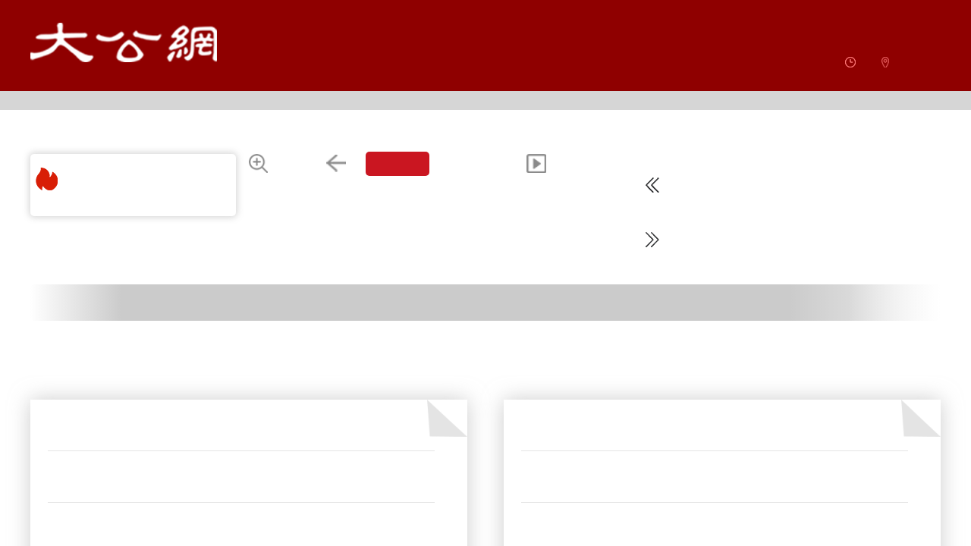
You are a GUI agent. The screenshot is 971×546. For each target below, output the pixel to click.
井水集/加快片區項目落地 (112, 446)
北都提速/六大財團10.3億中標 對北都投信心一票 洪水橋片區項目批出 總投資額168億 (702, 447)
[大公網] (123, 42)
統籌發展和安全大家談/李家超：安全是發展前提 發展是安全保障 (197, 498)
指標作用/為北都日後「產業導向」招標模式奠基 (634, 498)
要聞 (60, 391)
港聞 (533, 391)
